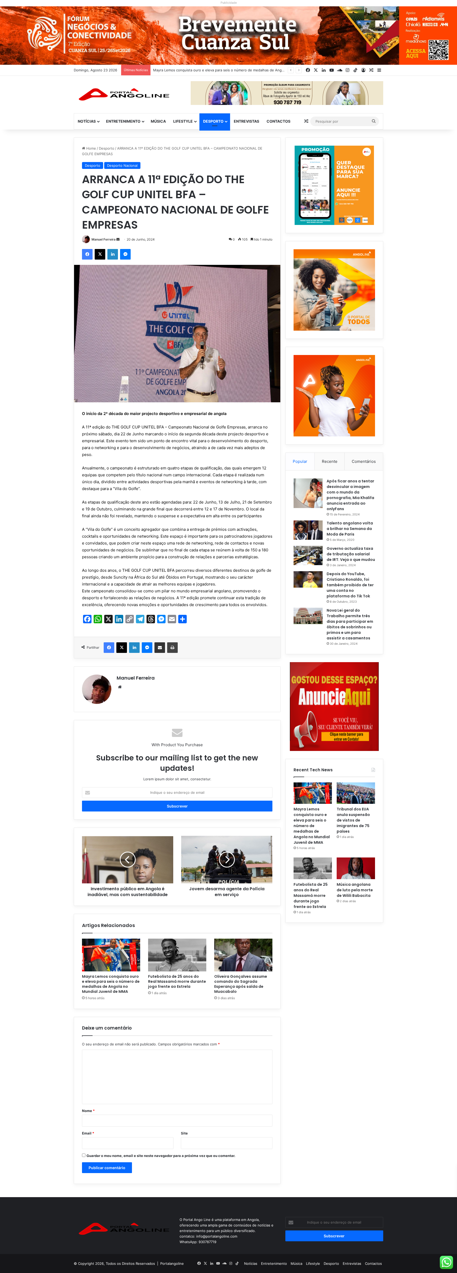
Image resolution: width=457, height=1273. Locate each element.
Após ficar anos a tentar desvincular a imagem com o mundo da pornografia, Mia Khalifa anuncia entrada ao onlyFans (350, 494)
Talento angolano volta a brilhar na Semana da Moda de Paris (350, 528)
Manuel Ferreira (104, 239)
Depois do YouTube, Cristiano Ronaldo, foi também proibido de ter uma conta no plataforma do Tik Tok (350, 585)
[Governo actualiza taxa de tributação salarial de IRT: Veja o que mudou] (308, 555)
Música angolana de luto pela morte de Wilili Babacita (355, 890)
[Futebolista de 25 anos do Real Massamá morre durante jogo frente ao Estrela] (177, 955)
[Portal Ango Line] (123, 94)
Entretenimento (123, 121)
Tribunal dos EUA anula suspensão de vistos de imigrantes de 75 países (212, 70)
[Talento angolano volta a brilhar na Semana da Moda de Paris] (308, 530)
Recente (329, 461)
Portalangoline (172, 1263)
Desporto (213, 121)
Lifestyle (183, 121)
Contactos (278, 121)
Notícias (87, 121)
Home (90, 148)
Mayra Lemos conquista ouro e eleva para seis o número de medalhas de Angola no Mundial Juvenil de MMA (111, 984)
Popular (300, 461)
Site (184, 1133)
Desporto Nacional (122, 165)
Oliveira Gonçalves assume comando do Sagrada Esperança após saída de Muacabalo (240, 984)
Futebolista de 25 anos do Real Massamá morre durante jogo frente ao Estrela (177, 981)
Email (88, 1133)
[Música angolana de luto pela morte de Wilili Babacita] (356, 868)
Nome (88, 1111)
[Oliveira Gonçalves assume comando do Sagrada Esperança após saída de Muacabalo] (243, 955)
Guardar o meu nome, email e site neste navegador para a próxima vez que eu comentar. (160, 1156)
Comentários (364, 461)
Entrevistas (246, 121)
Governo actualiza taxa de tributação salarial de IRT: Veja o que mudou (351, 554)
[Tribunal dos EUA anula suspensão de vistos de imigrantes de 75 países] (356, 793)
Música (158, 121)
